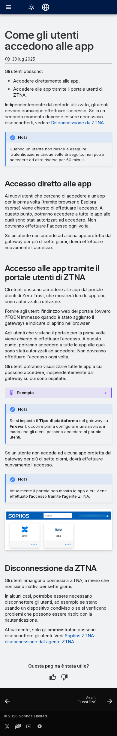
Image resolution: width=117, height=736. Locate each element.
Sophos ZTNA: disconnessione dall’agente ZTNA (50, 638)
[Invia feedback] (39, 727)
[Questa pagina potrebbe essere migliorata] (64, 677)
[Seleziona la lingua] (46, 7)
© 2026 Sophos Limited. (26, 716)
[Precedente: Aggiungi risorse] (7, 701)
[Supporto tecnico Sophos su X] (7, 727)
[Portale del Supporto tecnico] (18, 727)
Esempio (25, 392)
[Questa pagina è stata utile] (53, 677)
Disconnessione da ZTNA (77, 122)
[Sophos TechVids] (29, 727)
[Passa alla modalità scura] (31, 7)
